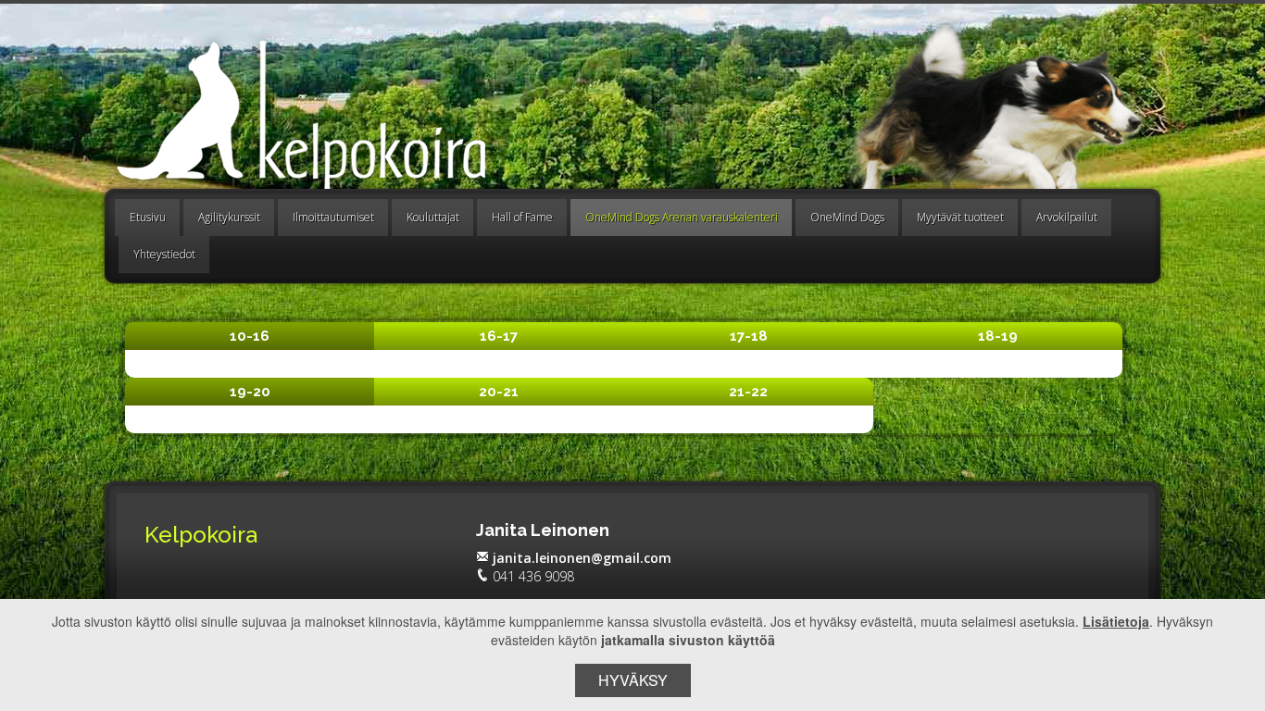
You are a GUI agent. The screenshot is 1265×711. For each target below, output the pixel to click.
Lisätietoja (1116, 621)
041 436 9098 (533, 576)
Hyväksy (633, 680)
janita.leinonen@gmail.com (582, 558)
